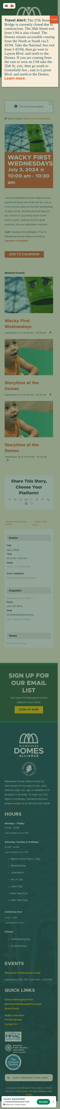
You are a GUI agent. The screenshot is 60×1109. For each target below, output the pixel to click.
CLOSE (54, 19)
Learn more (14, 78)
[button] (6, 5)
